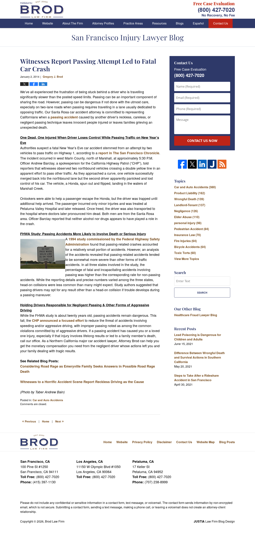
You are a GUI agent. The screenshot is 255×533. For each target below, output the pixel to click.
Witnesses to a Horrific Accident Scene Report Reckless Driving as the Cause (82, 381)
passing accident (65, 117)
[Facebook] (182, 164)
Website (47, 23)
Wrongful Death (189, 199)
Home (29, 23)
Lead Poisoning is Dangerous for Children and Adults (197, 337)
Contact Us (220, 23)
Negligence (186, 211)
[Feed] (221, 164)
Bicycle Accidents (190, 247)
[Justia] (212, 164)
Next (59, 421)
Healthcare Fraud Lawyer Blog (195, 315)
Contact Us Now (202, 140)
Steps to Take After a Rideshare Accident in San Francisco (196, 377)
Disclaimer (164, 442)
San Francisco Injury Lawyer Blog (42, 9)
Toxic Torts (185, 253)
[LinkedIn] (202, 164)
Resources (159, 23)
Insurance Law (187, 235)
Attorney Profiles (103, 23)
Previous (29, 421)
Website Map (206, 442)
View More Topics (186, 259)
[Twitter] (192, 164)
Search (202, 292)
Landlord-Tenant (189, 205)
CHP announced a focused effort (58, 320)
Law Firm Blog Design (214, 521)
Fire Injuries (185, 241)
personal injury (187, 223)
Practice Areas (133, 23)
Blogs (180, 23)
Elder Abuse (186, 217)
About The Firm (72, 23)
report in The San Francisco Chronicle (128, 153)
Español (198, 23)
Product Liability (189, 193)
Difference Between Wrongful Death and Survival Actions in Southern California (199, 357)
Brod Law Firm (54, 521)
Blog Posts (227, 442)
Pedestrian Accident (191, 229)
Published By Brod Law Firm (214, 9)
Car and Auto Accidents (48, 400)
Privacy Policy (142, 442)
